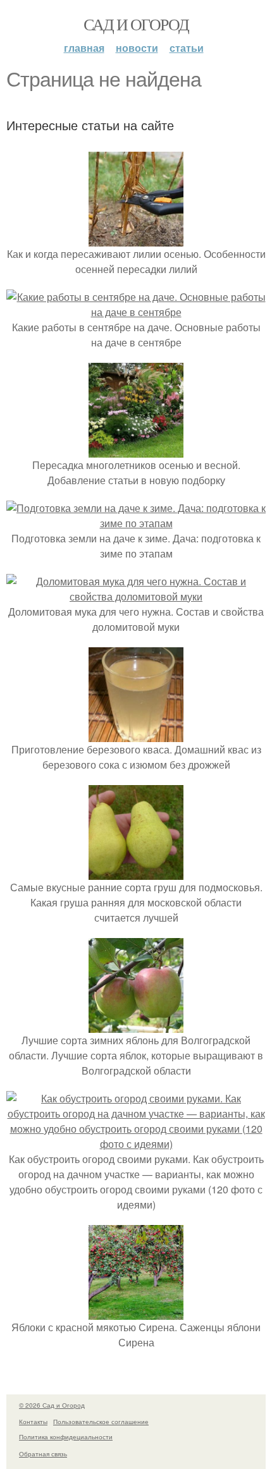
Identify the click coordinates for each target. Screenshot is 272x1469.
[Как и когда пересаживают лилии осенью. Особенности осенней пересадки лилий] (136, 238)
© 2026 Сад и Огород (52, 1405)
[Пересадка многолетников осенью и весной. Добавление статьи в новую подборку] (136, 449)
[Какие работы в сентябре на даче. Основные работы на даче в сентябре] (136, 312)
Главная (84, 47)
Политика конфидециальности (66, 1436)
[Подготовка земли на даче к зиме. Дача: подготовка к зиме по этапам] (136, 523)
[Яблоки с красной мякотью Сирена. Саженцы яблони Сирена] (136, 1312)
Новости (137, 47)
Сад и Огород (136, 24)
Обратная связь (43, 1453)
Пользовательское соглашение (101, 1421)
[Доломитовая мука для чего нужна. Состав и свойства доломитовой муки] (136, 596)
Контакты (33, 1421)
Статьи (187, 47)
